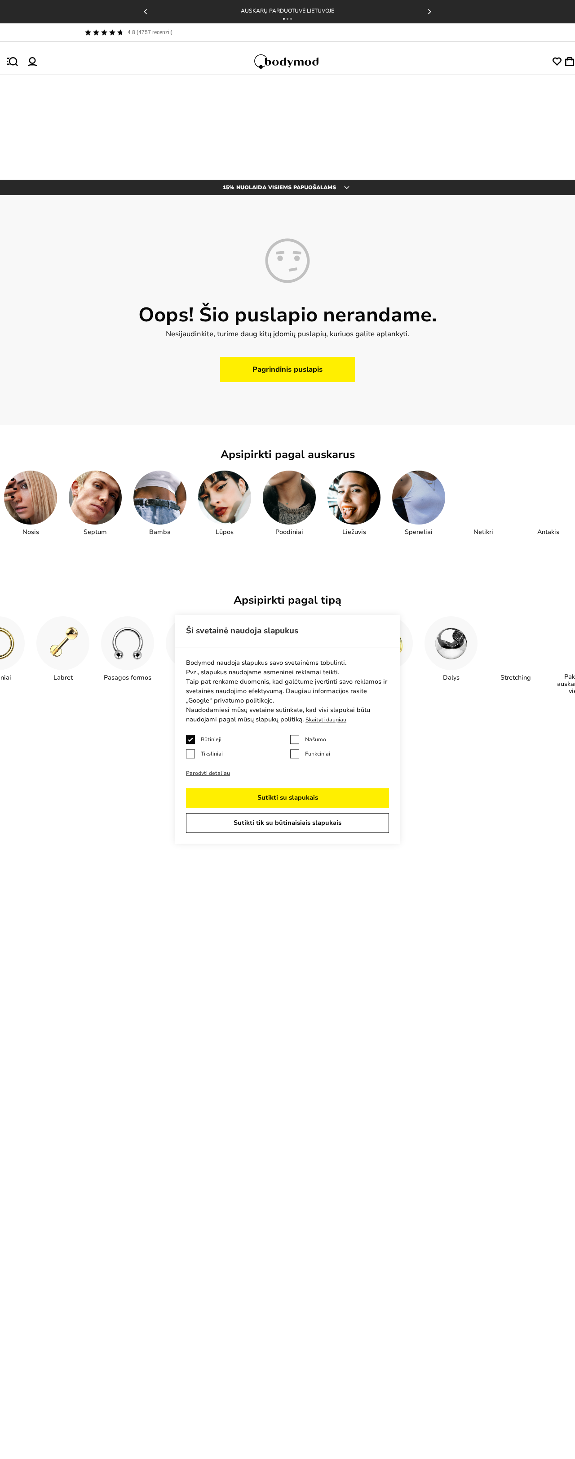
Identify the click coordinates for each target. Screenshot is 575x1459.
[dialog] (287, 729)
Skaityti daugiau (325, 720)
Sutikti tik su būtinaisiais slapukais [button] (287, 823)
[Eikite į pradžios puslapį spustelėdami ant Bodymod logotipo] (294, 62)
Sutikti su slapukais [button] (287, 798)
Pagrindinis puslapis (287, 369)
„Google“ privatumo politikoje (229, 701)
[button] (284, 19)
